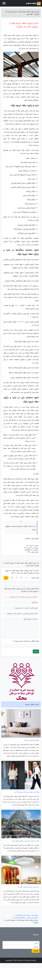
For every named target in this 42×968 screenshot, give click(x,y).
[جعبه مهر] (33, 3)
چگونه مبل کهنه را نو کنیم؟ (31, 740)
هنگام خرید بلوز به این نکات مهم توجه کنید (26, 792)
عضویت (35, 950)
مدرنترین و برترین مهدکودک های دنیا (28, 887)
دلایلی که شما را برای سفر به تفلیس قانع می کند (25, 841)
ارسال (36, 651)
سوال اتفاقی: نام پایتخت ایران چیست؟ (26, 641)
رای (6, 577)
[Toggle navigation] (4, 3)
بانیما (34, 526)
